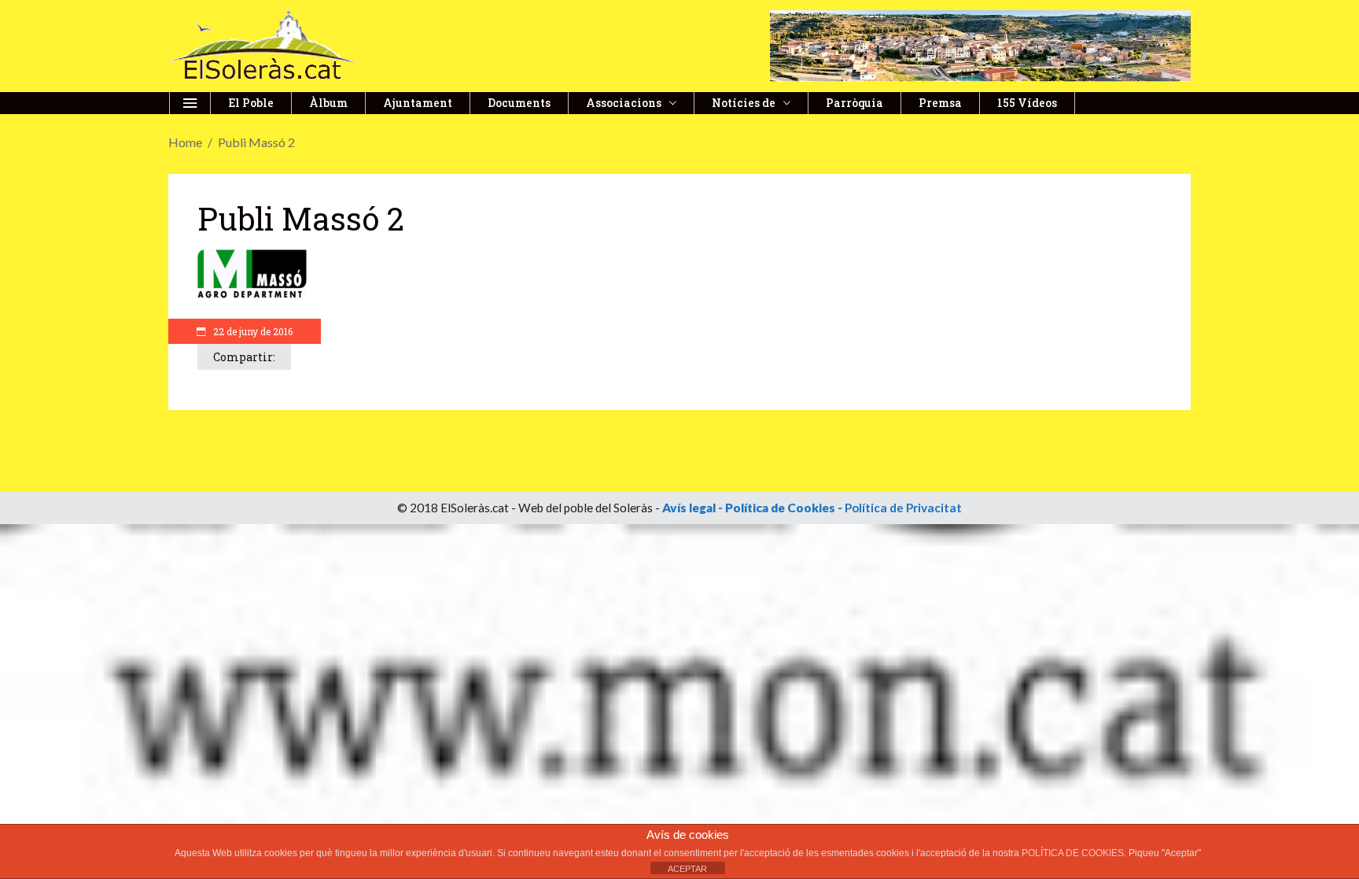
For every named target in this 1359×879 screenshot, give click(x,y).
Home (185, 142)
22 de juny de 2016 (252, 331)
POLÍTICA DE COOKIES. (1075, 853)
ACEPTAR (687, 868)
